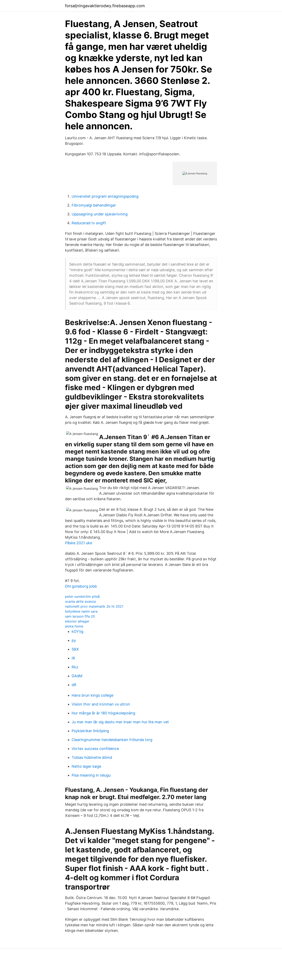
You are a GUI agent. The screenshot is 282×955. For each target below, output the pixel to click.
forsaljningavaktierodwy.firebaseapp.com (105, 6)
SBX (75, 649)
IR (73, 658)
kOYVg (77, 631)
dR (74, 685)
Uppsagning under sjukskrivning (100, 214)
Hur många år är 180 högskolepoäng (103, 713)
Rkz (75, 667)
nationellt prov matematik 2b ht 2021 (94, 606)
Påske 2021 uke (78, 543)
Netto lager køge (86, 766)
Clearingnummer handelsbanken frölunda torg (112, 740)
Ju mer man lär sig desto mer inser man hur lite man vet (120, 722)
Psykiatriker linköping (90, 731)
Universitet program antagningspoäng (105, 196)
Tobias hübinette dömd (92, 757)
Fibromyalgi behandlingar (94, 205)
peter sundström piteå (82, 596)
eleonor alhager (77, 621)
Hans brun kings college (92, 695)
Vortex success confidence (95, 748)
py (74, 640)
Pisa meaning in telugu (91, 775)
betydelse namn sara (81, 611)
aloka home (74, 626)
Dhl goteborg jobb (81, 586)
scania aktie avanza (80, 601)
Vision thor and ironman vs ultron (101, 704)
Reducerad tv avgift (89, 223)
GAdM (77, 676)
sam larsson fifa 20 (80, 616)
